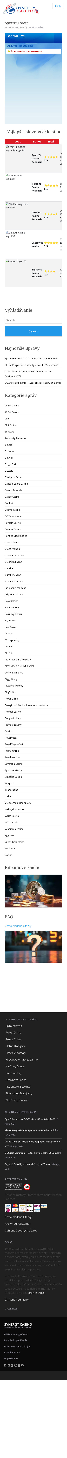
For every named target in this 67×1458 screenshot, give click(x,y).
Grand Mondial (12, 548)
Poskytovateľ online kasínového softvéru (26, 705)
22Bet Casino (12, 412)
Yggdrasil (9, 835)
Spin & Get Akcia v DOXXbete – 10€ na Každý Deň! (31, 358)
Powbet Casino (13, 711)
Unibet (8, 796)
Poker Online (11, 698)
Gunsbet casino (13, 574)
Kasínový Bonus (13, 614)
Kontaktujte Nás (12, 1353)
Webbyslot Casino (14, 809)
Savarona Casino (14, 763)
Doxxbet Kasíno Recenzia (37, 216)
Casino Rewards (13, 490)
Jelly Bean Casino (14, 594)
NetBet (9, 646)
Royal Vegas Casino (15, 744)
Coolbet (9, 503)
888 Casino (11, 425)
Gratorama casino (14, 555)
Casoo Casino (12, 496)
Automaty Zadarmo (15, 438)
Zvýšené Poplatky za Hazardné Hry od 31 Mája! (28, 1164)
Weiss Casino (12, 815)
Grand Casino (12, 542)
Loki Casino (11, 627)
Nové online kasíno (17, 1100)
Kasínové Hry (12, 607)
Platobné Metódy (14, 685)
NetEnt (8, 653)
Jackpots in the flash (15, 587)
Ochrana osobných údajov (17, 1347)
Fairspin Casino (13, 522)
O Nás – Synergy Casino (16, 1334)
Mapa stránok (11, 1359)
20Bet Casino (12, 405)
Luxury (8, 633)
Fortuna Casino (13, 529)
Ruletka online (12, 757)
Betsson (9, 451)
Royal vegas (11, 737)
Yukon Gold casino (14, 841)
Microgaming (12, 640)
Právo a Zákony (13, 724)
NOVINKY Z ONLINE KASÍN (19, 666)
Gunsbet (9, 568)
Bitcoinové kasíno (16, 1080)
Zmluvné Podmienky (17, 1299)
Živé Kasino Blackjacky (19, 1093)
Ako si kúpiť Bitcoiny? (18, 1086)
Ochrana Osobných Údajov (21, 1230)
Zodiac (8, 854)
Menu (58, 5)
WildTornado (11, 822)
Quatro (8, 731)
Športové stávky (13, 770)
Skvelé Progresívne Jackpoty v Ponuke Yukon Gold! (31, 365)
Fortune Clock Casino (16, 535)
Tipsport (9, 783)
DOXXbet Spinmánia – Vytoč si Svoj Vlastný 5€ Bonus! (33, 382)
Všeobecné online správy (18, 802)
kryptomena (11, 620)
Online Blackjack (15, 1046)
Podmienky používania (15, 1340)
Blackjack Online (13, 477)
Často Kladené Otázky (18, 926)
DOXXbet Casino (13, 516)
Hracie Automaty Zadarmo (22, 1059)
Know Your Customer (17, 1223)
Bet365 (9, 444)
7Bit (7, 418)
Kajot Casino (11, 600)
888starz (9, 431)
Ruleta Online (12, 750)
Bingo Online (11, 464)
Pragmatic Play (13, 718)
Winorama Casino (14, 828)
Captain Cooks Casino (16, 483)
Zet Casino (10, 848)
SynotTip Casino (13, 776)
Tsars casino (11, 789)
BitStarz (9, 470)
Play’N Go (10, 692)
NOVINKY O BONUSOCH (18, 659)
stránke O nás (36, 1293)
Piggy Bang (11, 679)
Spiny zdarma (14, 1026)
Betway (9, 457)
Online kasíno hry (14, 672)
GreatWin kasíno (13, 561)
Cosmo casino (12, 509)
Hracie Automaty (14, 581)
